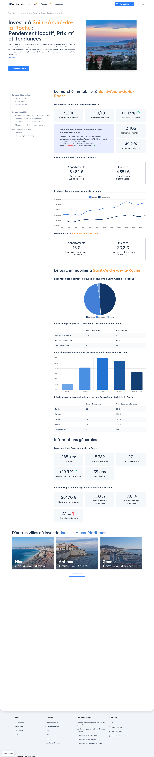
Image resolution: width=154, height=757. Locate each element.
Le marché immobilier (21, 95)
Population (19, 133)
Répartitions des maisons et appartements (30, 122)
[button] (8, 753)
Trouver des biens (19, 68)
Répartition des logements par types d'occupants (32, 115)
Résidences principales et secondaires (28, 119)
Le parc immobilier (19, 112)
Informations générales (21, 129)
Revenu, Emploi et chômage (25, 136)
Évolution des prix (21, 105)
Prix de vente (19, 102)
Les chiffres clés (21, 98)
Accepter (37, 746)
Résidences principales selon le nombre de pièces (32, 125)
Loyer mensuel (20, 108)
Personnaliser (14, 746)
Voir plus (12, 57)
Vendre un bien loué (124, 4)
